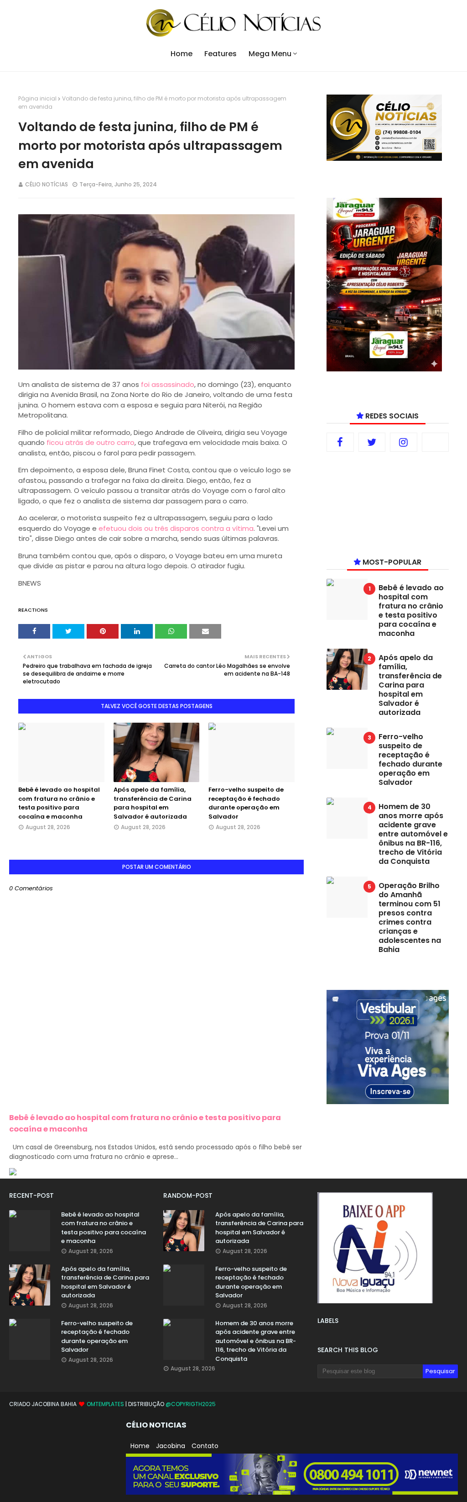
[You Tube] (435, 442)
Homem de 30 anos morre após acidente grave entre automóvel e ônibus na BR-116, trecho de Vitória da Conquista (413, 834)
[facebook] (340, 442)
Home (140, 1445)
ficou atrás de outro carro (91, 442)
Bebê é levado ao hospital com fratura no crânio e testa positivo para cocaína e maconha (59, 803)
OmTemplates (105, 1404)
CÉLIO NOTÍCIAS (46, 184)
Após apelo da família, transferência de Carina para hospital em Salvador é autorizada (153, 803)
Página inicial (37, 98)
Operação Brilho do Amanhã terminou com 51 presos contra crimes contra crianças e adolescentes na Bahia (410, 917)
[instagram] (403, 442)
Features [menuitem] (220, 53)
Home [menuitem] (181, 53)
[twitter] (372, 442)
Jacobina (170, 1445)
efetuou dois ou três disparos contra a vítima (176, 528)
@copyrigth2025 (191, 1404)
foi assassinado (167, 384)
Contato (205, 1445)
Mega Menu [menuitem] (270, 53)
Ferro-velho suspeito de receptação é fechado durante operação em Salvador (246, 803)
